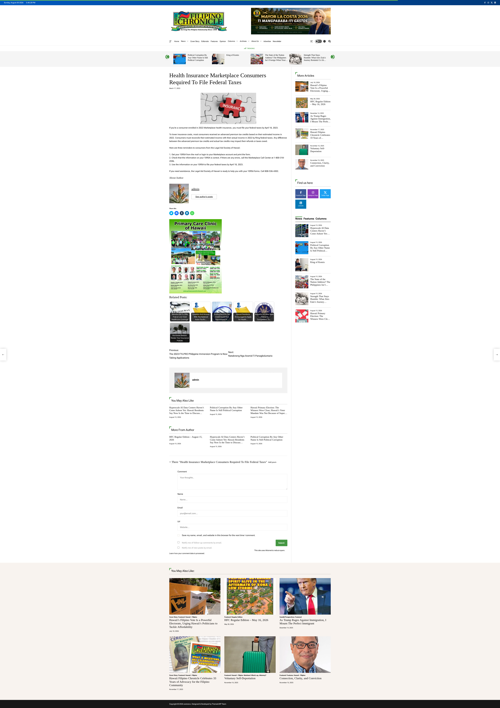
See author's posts (204, 196)
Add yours (272, 462)
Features (214, 41)
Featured (181, 617)
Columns (231, 41)
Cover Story (194, 41)
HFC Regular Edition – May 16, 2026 (320, 103)
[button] (167, 57)
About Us (255, 41)
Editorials (205, 41)
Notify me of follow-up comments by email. (202, 542)
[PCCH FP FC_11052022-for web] (195, 221)
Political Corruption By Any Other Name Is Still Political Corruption (198, 57)
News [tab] (298, 218)
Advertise (267, 41)
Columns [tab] (321, 218)
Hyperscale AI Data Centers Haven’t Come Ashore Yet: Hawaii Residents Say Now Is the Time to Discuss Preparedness (186, 411)
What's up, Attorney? (258, 675)
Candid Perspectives (287, 617)
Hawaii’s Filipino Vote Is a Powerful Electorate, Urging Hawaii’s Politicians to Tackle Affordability (319, 92)
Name (180, 494)
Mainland (247, 675)
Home (176, 41)
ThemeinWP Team (219, 704)
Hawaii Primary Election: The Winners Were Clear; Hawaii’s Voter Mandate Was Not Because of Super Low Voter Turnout (268, 411)
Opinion (223, 41)
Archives (243, 41)
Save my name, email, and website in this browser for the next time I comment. (218, 535)
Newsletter (277, 41)
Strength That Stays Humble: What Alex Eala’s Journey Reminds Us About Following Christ (315, 59)
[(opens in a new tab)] (311, 41)
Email (180, 507)
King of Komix (232, 55)
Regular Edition (237, 617)
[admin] (182, 380)
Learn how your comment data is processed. (187, 553)
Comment (182, 471)
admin (195, 189)
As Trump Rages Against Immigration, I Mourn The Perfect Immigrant (320, 120)
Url (178, 521)
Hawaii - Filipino (191, 617)
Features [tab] (309, 218)
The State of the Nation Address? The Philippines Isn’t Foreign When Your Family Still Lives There (275, 59)
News (183, 41)
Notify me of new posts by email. (197, 548)
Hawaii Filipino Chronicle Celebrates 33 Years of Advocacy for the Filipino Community (320, 138)
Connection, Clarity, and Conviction (319, 164)
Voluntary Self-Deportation (317, 150)
